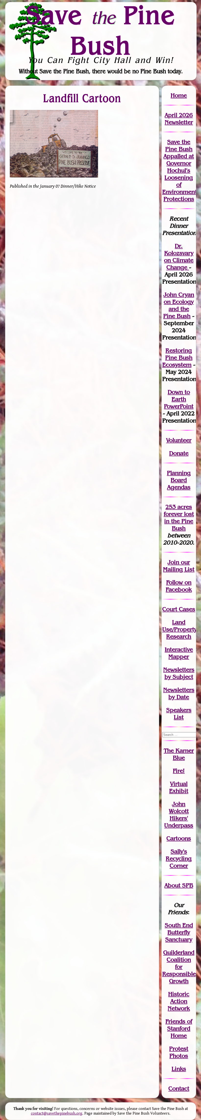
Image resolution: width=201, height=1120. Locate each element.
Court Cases (178, 609)
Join (173, 562)
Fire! (179, 770)
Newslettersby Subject (178, 673)
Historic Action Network (179, 1001)
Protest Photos (178, 1052)
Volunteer (178, 440)
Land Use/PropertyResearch (179, 629)
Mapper (178, 656)
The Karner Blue (179, 754)
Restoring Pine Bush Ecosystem (177, 357)
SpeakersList (178, 713)
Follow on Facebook (179, 586)
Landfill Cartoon (82, 98)
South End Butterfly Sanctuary (179, 932)
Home (179, 95)
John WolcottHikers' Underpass (178, 814)
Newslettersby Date (178, 693)
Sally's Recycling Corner (179, 858)
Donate (178, 453)
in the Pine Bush (179, 521)
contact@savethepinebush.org (56, 1113)
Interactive (179, 649)
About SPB (178, 885)
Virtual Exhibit (178, 787)
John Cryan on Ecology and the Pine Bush (178, 305)
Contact (178, 1088)
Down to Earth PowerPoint (178, 399)
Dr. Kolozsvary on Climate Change (178, 256)
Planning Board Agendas (179, 480)
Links (179, 1068)
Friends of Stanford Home (178, 1028)
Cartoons (178, 838)
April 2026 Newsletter (179, 118)
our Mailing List (178, 566)
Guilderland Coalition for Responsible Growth (179, 966)
